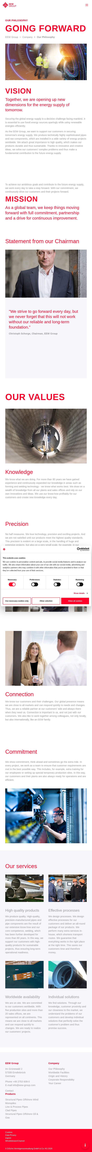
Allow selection (46, 601)
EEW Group (11, 37)
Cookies (8, 1132)
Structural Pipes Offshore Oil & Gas (21, 1116)
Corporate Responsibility (61, 1079)
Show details (79, 593)
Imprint (8, 1138)
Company (27, 37)
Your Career (54, 1083)
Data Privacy (10, 1135)
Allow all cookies (75, 601)
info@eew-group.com (24, 1085)
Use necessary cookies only (17, 601)
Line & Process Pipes (16, 1106)
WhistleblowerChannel (15, 1141)
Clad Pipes (11, 1110)
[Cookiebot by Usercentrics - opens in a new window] (78, 549)
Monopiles (10, 1103)
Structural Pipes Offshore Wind (21, 1099)
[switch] (34, 584)
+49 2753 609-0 (21, 1081)
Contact (9, 1090)
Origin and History (58, 1076)
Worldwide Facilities (58, 1072)
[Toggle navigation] (87, 5)
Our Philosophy (56, 1069)
